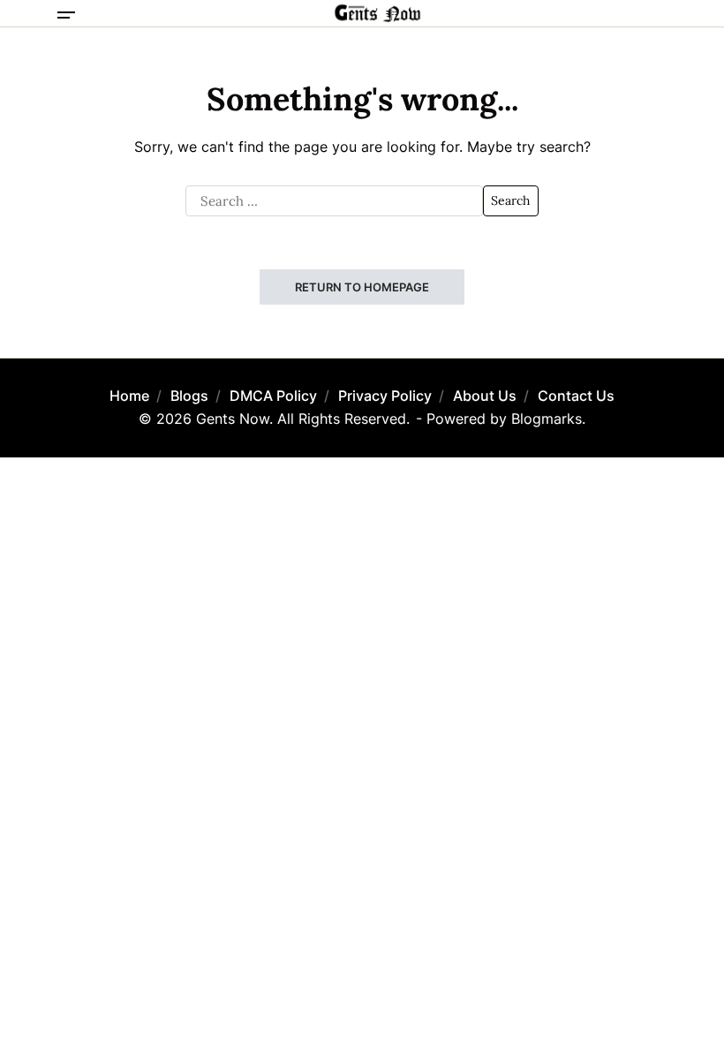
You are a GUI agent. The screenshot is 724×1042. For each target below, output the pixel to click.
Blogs (189, 395)
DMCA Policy (273, 395)
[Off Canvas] (66, 15)
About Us (485, 395)
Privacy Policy (385, 395)
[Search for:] (334, 201)
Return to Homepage (362, 287)
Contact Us (576, 395)
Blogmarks (546, 418)
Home (129, 395)
